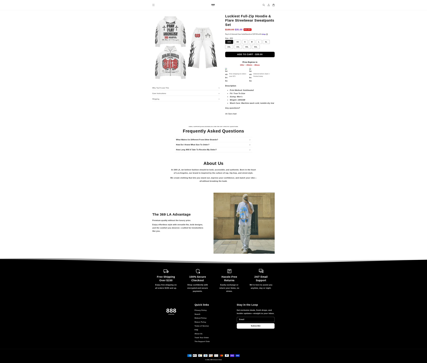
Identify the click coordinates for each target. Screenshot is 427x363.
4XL (247, 47)
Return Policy (200, 322)
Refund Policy (201, 318)
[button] (263, 5)
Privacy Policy (201, 310)
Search (197, 314)
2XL (229, 47)
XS (238, 42)
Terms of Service (202, 326)
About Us (199, 334)
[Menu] (153, 5)
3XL (238, 47)
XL (266, 42)
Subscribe (256, 326)
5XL (255, 47)
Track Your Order (202, 337)
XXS (229, 42)
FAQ (196, 330)
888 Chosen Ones (216, 359)
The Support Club (202, 341)
